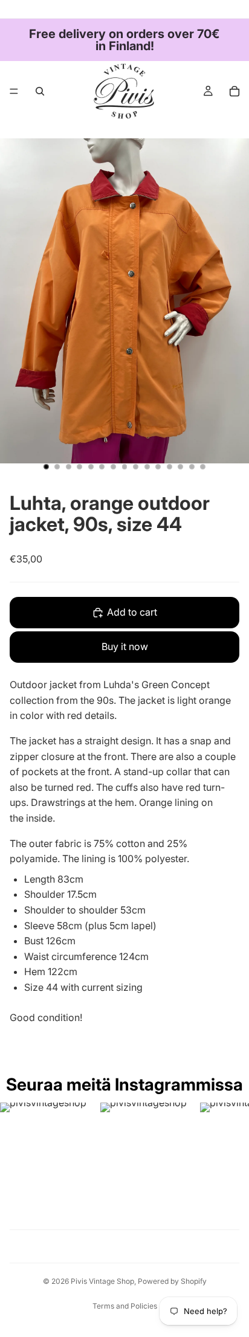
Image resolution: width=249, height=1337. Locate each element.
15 (203, 467)
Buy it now (125, 646)
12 (169, 467)
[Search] (40, 91)
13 (180, 467)
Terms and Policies (124, 1305)
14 (191, 467)
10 (146, 467)
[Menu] (14, 91)
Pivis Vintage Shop (102, 1281)
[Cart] (234, 91)
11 (158, 467)
